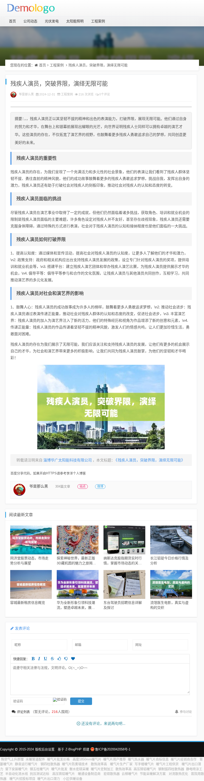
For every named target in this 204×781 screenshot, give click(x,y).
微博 (100, 486)
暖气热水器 (136, 759)
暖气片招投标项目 (22, 779)
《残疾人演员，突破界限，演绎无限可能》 (150, 460)
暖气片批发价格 (59, 759)
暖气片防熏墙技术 (75, 764)
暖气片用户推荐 (114, 759)
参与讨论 (186, 712)
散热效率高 (99, 764)
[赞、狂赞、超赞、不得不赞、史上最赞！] (73, 658)
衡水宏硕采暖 (79, 769)
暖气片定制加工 (102, 769)
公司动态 (30, 21)
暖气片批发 (59, 769)
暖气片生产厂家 (121, 764)
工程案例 (98, 21)
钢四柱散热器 (50, 764)
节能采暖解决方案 (153, 774)
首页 (12, 21)
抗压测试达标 (40, 774)
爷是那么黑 (26, 94)
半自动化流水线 (16, 774)
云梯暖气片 (130, 774)
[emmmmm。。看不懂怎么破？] (66, 658)
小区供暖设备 (72, 779)
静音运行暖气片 (27, 764)
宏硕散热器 (111, 774)
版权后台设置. (45, 749)
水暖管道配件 (35, 759)
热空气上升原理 (12, 759)
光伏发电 (52, 21)
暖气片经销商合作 (184, 759)
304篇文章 (62, 486)
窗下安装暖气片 (16, 769)
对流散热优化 (179, 774)
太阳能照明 (75, 21)
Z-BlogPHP (73, 749)
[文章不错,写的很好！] (59, 658)
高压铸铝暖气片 (145, 769)
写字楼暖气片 (144, 764)
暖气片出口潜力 (49, 779)
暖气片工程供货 (168, 764)
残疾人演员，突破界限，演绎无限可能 (98, 65)
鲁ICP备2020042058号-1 (112, 749)
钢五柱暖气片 (39, 769)
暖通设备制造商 (90, 774)
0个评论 (104, 94)
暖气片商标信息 (157, 759)
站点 (83, 486)
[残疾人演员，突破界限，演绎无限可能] (101, 407)
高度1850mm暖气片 (87, 759)
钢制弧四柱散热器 (171, 769)
